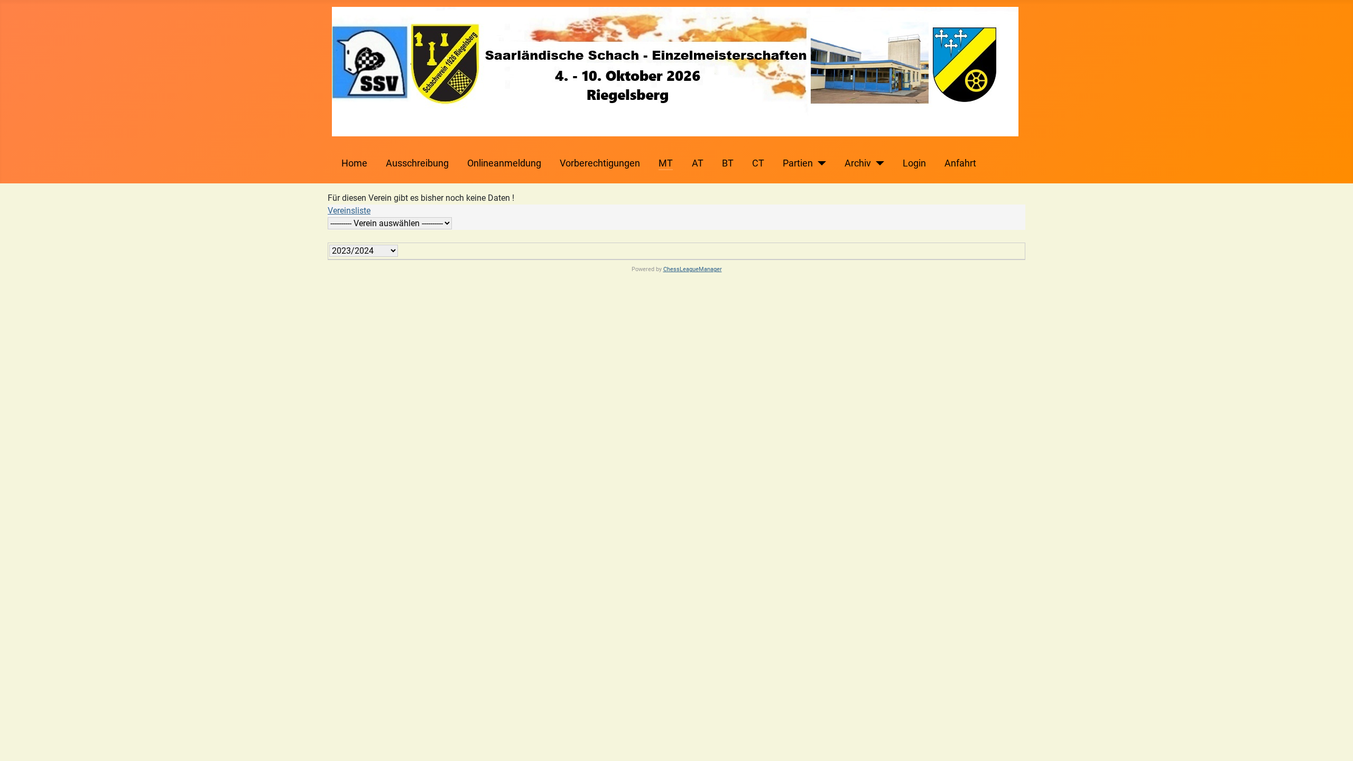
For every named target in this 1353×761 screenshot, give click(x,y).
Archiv (858, 163)
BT (728, 163)
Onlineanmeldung (504, 163)
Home (354, 163)
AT (697, 163)
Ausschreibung (417, 163)
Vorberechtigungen (600, 163)
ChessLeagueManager (692, 269)
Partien (798, 163)
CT (758, 163)
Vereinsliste (349, 211)
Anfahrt (960, 163)
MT (666, 163)
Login (914, 163)
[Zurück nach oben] (1334, 741)
